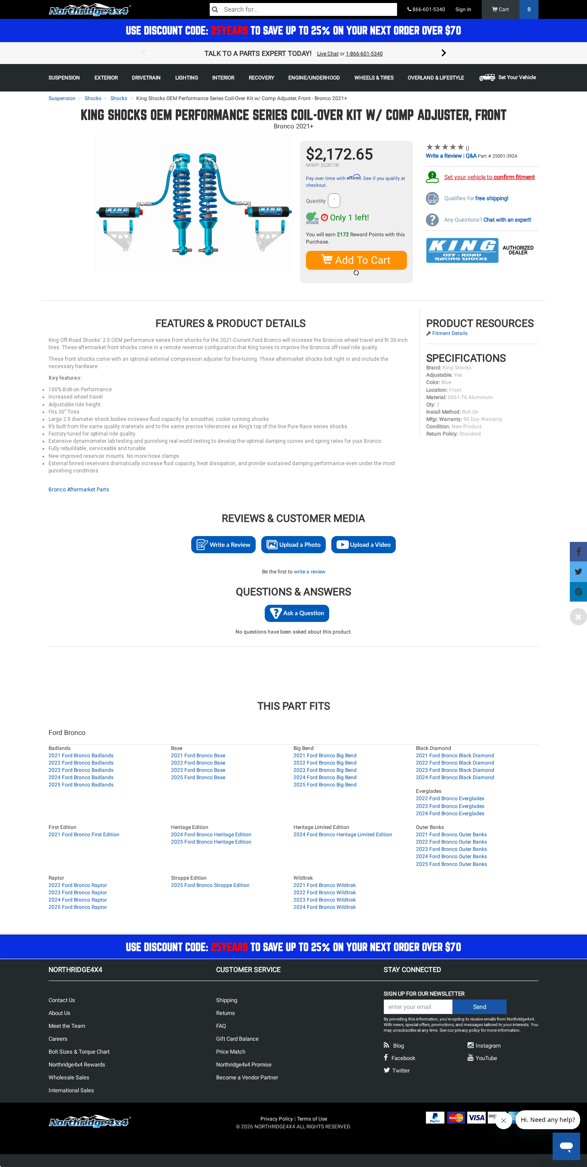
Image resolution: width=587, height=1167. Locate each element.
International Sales (71, 1090)
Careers (58, 1039)
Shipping (226, 1000)
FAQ (221, 1026)
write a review (309, 572)
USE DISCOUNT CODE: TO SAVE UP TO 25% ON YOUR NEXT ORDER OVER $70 (293, 30)
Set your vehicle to (489, 177)
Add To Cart (362, 260)
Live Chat (328, 54)
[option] (293, 53)
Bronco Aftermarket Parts (79, 490)
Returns (225, 1013)
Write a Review (444, 155)
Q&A (471, 155)
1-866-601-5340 (364, 54)
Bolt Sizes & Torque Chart (79, 1051)
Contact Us (62, 1000)
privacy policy (467, 1030)
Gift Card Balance (237, 1039)
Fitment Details (450, 333)
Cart (514, 9)
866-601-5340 (428, 9)
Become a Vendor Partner (247, 1077)
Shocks (93, 98)
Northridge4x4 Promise (244, 1064)
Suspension (62, 98)
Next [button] (444, 53)
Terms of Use (312, 1119)
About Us (59, 1013)
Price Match (230, 1051)
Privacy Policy (276, 1119)
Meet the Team (67, 1026)
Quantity (316, 201)
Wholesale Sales (69, 1077)
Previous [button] (143, 53)
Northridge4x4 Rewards (77, 1064)
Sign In (463, 9)
